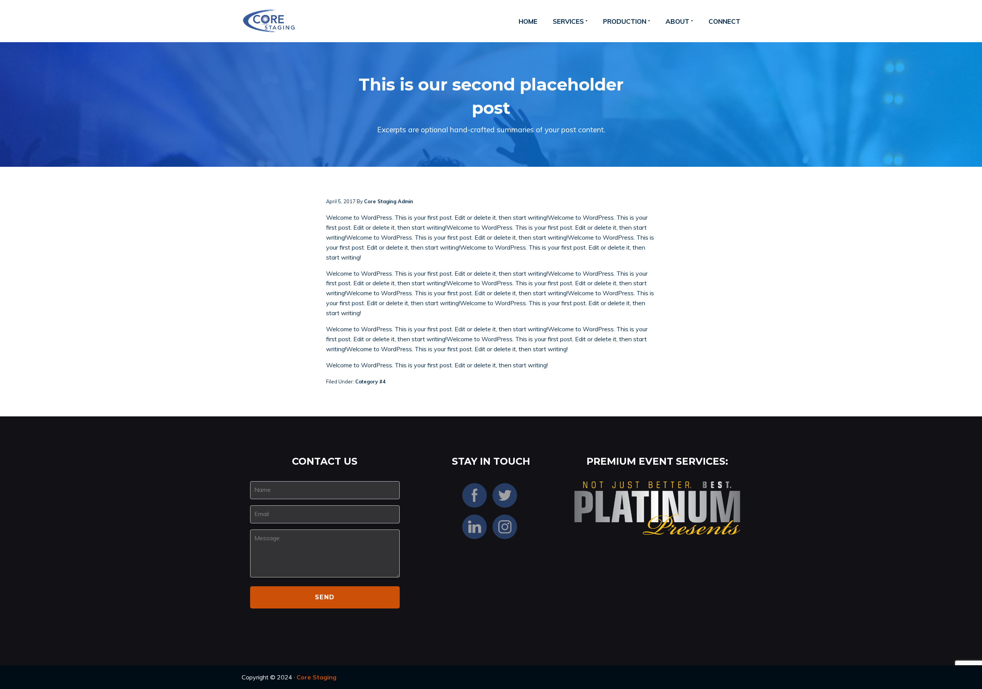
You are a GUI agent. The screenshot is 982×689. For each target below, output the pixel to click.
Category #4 (370, 381)
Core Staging (316, 677)
